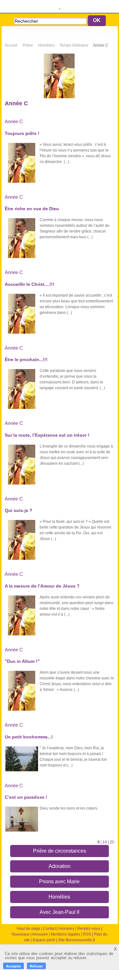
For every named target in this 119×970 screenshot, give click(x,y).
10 (104, 842)
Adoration (59, 866)
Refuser (36, 966)
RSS (87, 934)
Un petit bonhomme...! (29, 736)
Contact (49, 928)
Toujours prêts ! (22, 133)
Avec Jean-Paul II (59, 912)
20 (112, 842)
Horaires (66, 928)
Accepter (13, 966)
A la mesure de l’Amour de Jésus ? (42, 586)
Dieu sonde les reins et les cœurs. (69, 808)
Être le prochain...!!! (26, 359)
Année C (14, 121)
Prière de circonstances (59, 851)
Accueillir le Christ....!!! (29, 284)
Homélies (59, 897)
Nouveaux (21, 934)
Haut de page (28, 928)
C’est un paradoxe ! (26, 797)
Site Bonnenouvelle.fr (76, 940)
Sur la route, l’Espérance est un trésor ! (47, 435)
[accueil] (60, 32)
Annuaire (40, 934)
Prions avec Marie (59, 881)
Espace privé (44, 940)
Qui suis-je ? (18, 510)
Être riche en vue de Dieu (32, 208)
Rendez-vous (88, 928)
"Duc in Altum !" (22, 661)
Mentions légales (65, 934)
